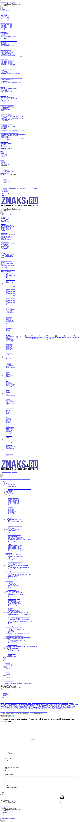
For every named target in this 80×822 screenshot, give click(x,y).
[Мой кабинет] (1, 473)
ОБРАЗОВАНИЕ (11, 583)
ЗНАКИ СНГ (26, 704)
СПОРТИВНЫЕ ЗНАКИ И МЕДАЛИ (16, 629)
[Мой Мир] (5, 715)
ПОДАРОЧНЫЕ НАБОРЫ (57, 708)
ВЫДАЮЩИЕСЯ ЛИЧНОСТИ (51, 703)
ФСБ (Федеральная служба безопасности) (17, 640)
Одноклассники (6, 181)
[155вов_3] (43, 739)
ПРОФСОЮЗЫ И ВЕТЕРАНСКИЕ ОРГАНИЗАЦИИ (19, 614)
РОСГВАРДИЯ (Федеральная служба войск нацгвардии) (20, 621)
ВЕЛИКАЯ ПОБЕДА (12, 486)
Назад (8, 482)
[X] (6, 715)
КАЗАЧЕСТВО (32, 704)
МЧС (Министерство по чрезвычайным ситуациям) (19, 567)
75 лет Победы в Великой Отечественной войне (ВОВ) (36, 712)
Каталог (7, 483)
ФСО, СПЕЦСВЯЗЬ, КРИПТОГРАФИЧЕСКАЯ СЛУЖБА (41, 707)
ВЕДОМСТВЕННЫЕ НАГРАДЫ (15, 545)
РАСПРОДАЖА (3, 703)
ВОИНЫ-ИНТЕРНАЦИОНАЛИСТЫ (16, 521)
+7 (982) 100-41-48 (5, 164)
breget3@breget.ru (5, 173)
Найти (2, 820)
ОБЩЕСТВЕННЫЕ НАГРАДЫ (32, 705)
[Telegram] (13, 715)
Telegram (5, 180)
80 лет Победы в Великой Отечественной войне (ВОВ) (12, 712)
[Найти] (1, 8)
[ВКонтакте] (1, 715)
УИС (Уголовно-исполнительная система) (20, 707)
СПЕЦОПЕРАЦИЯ (16, 703)
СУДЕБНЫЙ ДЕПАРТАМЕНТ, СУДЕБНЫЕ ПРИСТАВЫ (44, 706)
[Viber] (8, 715)
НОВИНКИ (9, 703)
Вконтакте (5, 179)
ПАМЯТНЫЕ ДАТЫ (12, 496)
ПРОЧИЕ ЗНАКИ (33, 708)
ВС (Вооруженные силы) (13, 533)
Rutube (4, 182)
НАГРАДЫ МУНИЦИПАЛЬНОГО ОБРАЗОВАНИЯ (19, 574)
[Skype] (11, 715)
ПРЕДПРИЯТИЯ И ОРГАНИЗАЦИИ (16, 594)
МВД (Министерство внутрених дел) (16, 556)
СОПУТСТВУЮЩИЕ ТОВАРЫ (15, 650)
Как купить (8, 663)
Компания (8, 668)
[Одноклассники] (3, 715)
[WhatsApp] (10, 715)
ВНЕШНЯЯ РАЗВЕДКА (18, 704)
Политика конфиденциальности (9, 818)
